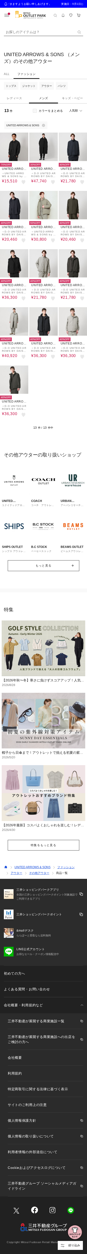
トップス (11, 85)
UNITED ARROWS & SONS (32, 867)
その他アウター (39, 873)
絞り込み (74, 1245)
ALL (7, 74)
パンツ (62, 85)
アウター (46, 85)
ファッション (26, 74)
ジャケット (29, 85)
